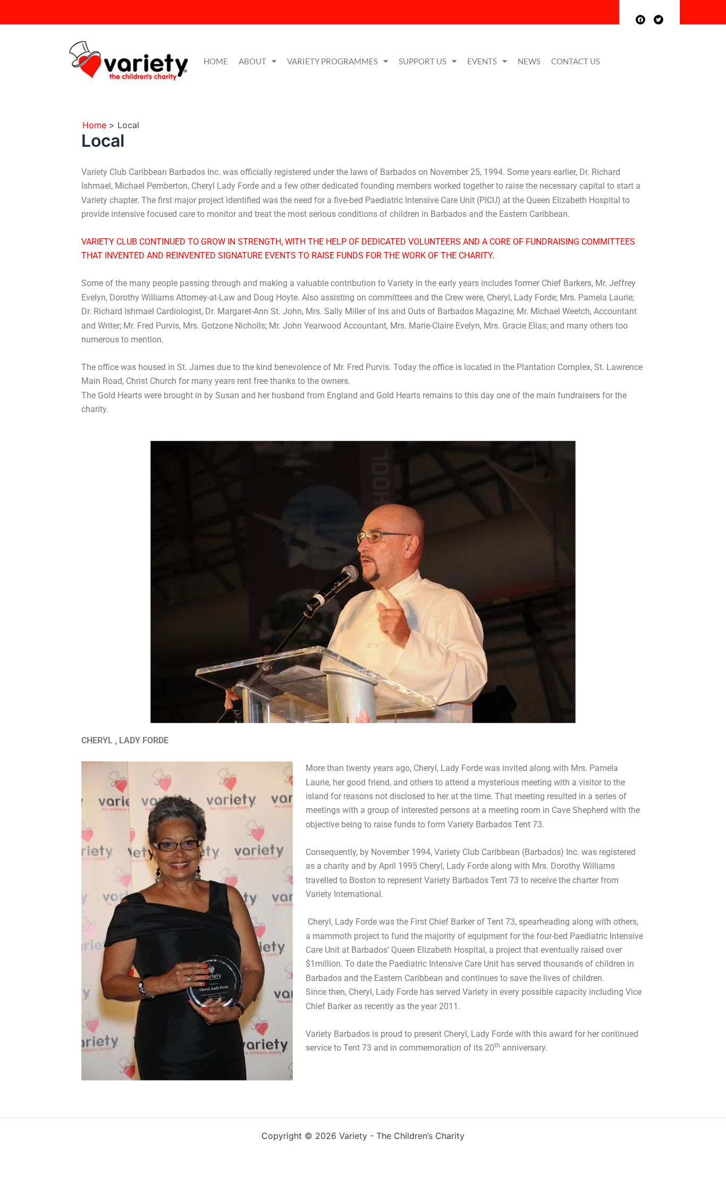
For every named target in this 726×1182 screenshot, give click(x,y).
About (252, 61)
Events (482, 61)
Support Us (422, 61)
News (529, 61)
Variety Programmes (332, 61)
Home (216, 61)
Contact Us (575, 61)
